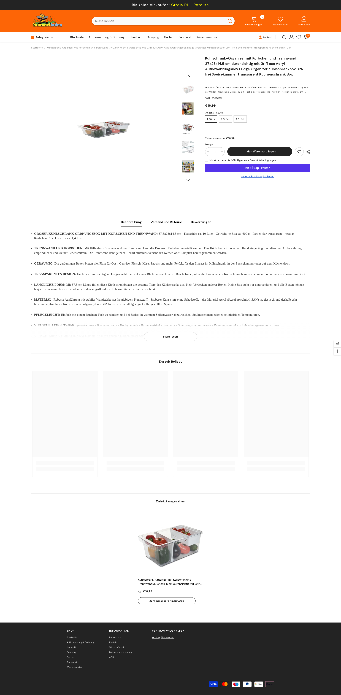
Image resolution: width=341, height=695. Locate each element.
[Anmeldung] (291, 37)
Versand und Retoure (166, 222)
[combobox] (158, 21)
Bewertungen (201, 222)
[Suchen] (163, 21)
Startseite (37, 47)
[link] (65, 463)
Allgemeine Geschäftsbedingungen (256, 160)
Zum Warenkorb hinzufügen (166, 600)
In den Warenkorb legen (260, 151)
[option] (104, 128)
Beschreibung (131, 222)
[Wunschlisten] (298, 37)
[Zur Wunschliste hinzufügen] (299, 151)
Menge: (209, 144)
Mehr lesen (170, 336)
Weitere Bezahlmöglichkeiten (257, 176)
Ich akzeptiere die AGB (223, 160)
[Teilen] (307, 152)
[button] (188, 76)
